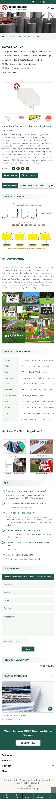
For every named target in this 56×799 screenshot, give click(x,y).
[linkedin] (27, 168)
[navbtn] (52, 7)
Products (17, 36)
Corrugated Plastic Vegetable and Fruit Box (22, 59)
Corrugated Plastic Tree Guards (16, 55)
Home (8, 36)
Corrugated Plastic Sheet (13, 51)
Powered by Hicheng (28, 789)
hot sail (34, 68)
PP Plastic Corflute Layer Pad (15, 68)
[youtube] (22, 168)
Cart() (38, 2)
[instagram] (18, 168)
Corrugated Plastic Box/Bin (39, 51)
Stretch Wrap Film (10, 72)
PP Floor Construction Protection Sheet (20, 64)
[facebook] (13, 168)
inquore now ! (28, 743)
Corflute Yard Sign (31, 36)
